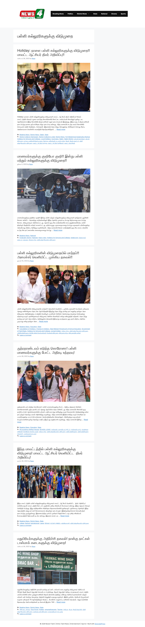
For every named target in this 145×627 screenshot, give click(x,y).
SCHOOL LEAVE (45, 429)
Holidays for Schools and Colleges (28, 139)
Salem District (68, 139)
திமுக (70, 609)
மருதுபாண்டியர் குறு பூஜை (55, 611)
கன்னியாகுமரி (65, 523)
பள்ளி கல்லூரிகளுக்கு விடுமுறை (46, 240)
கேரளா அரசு (32, 240)
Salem (42, 134)
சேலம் (67, 141)
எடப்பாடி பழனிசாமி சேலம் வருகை (33, 141)
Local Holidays (46, 139)
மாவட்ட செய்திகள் (69, 143)
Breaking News (58, 14)
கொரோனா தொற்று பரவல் (30, 431)
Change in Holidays (42, 329)
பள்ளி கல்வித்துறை (71, 431)
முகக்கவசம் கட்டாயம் (30, 434)
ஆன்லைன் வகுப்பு (76, 429)
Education (33, 326)
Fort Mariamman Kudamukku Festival (77, 137)
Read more (61, 129)
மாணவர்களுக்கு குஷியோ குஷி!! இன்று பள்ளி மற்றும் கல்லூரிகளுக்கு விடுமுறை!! (50, 158)
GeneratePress (100, 624)
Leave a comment (25, 335)
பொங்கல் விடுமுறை (52, 333)
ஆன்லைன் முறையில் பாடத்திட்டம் (60, 429)
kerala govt (74, 237)
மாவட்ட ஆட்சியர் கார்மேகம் (56, 143)
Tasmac (60, 609)
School (47, 523)
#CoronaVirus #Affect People (29, 429)
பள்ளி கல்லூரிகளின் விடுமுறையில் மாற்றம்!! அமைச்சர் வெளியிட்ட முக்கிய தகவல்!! (48, 255)
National (104, 14)
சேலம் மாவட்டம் (74, 141)
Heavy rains (42, 237)
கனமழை (25, 240)
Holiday (41, 609)
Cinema (114, 14)
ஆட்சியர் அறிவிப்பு (55, 523)
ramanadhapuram (51, 609)
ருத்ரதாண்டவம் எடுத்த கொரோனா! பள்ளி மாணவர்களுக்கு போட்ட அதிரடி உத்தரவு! (46, 350)
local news (55, 139)
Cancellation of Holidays (28, 329)
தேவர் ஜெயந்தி (77, 609)
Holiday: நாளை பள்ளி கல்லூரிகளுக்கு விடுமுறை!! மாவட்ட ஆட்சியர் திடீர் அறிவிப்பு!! (53, 52)
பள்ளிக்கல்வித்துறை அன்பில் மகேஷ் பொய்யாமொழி (31, 333)
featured (35, 237)
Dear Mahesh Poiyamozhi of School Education (65, 329)
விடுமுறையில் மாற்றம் (75, 333)
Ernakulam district (25, 237)
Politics (70, 14)
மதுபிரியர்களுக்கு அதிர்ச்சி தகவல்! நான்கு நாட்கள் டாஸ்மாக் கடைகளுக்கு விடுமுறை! (53, 540)
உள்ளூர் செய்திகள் (79, 139)
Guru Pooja (34, 609)
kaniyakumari (35, 523)
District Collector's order (47, 137)
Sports (123, 14)
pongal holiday (56, 331)
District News (82, 14)
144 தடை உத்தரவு (25, 609)
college (22, 523)
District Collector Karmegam (29, 137)
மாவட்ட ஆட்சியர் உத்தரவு (40, 143)
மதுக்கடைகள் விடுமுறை (40, 611)
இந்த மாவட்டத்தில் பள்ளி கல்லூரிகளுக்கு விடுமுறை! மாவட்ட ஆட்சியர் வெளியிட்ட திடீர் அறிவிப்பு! (50, 453)
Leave (42, 523)
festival (27, 523)
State (95, 14)
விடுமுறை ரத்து (63, 333)
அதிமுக (65, 609)
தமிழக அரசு (65, 331)
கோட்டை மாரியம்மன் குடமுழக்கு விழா (54, 141)
